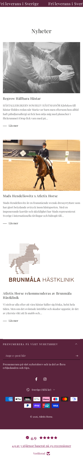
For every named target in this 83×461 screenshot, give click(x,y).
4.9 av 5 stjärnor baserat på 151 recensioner (41, 446)
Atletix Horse (45, 416)
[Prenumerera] (78, 356)
